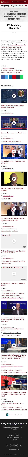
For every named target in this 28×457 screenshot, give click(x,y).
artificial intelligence (8, 70)
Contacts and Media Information (14, 437)
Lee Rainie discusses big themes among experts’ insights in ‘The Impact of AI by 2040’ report (12, 319)
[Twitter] (6, 77)
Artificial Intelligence (8, 68)
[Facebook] (3, 77)
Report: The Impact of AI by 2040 (10, 72)
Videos (16, 11)
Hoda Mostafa (5, 298)
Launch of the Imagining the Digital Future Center (12, 329)
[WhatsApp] (21, 77)
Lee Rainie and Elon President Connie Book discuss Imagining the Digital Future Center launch (13, 394)
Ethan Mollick (21, 261)
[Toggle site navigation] (26, 6)
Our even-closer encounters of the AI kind (13, 133)
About (14, 433)
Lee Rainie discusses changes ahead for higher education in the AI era (12, 219)
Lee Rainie (18, 141)
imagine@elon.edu (14, 449)
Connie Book (20, 293)
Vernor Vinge (6, 199)
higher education (6, 231)
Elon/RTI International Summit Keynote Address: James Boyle (12, 106)
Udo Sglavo (20, 298)
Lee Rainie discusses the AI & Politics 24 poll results (13, 162)
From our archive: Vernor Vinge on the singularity (12, 189)
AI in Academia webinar (9, 229)
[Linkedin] (10, 77)
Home (11, 11)
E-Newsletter (14, 439)
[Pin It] (14, 77)
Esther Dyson (19, 70)
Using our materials (14, 435)
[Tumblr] (18, 77)
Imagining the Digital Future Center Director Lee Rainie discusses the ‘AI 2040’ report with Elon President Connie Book (13, 356)
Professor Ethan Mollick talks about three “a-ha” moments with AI (13, 252)
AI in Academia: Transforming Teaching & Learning (13, 284)
